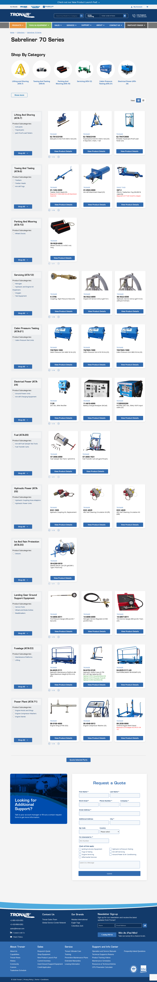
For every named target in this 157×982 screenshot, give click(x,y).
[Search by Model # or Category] (81, 15)
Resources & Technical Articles (104, 964)
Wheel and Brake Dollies (24, 610)
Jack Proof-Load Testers (23, 133)
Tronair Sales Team (49, 919)
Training (68, 954)
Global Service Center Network (54, 923)
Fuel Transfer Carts (22, 447)
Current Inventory (44, 961)
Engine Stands (20, 716)
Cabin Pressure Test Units (24, 340)
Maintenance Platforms (23, 657)
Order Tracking (91, 16)
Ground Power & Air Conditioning (124, 854)
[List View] (143, 100)
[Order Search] (124, 15)
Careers (13, 967)
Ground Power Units (22, 393)
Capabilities (14, 954)
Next (58, 157)
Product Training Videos (101, 958)
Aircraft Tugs (20, 186)
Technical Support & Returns (103, 954)
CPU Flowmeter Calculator (102, 967)
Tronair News (15, 958)
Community (14, 964)
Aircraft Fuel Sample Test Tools (26, 444)
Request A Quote (43, 951)
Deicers (18, 553)
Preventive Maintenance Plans (76, 958)
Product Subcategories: (22, 123)
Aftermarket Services (89, 857)
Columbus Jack (77, 926)
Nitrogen (18, 284)
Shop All (21, 153)
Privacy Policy (28, 979)
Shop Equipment (43, 954)
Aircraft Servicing (118, 852)
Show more (19, 95)
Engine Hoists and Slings (24, 710)
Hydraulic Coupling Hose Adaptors (28, 500)
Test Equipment (21, 296)
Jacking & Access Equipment (92, 849)
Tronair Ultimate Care (73, 951)
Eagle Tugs (75, 923)
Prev (49, 263)
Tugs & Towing (87, 852)
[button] (18, 25)
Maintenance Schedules (101, 961)
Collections (21, 32)
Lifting (17, 660)
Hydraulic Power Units (23, 503)
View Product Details (63, 151)
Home (12, 32)
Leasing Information (72, 964)
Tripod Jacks (19, 130)
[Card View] (138, 100)
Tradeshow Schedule (18, 970)
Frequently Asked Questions (134, 951)
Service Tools (20, 607)
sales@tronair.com (17, 929)
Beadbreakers (20, 613)
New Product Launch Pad (47, 958)
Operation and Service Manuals (104, 951)
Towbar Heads (20, 183)
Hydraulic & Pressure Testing (122, 849)
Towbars (18, 180)
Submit (109, 874)
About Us (13, 951)
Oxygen (18, 293)
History (12, 961)
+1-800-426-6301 (142, 16)
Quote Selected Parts (78, 760)
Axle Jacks (19, 127)
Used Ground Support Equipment (50, 964)
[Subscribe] (145, 925)
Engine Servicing (88, 854)
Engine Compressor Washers (25, 713)
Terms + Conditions (42, 979)
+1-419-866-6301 (16, 924)
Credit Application (44, 967)
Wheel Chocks (20, 233)
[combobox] (69, 16)
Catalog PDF (106, 935)
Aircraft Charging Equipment (25, 397)
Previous (49, 157)
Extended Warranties (73, 961)
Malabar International (79, 919)
